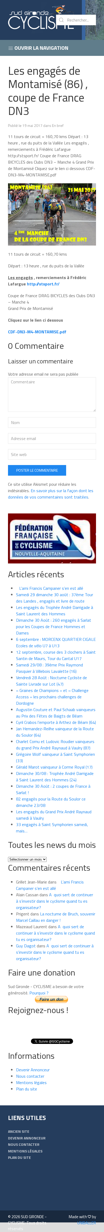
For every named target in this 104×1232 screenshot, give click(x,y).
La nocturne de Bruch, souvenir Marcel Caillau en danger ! (55, 917)
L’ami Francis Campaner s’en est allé (49, 588)
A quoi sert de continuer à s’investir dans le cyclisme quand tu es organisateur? (54, 901)
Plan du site (26, 1089)
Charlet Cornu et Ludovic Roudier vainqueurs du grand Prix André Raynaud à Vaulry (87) (55, 744)
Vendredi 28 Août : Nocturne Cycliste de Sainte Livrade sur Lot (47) (51, 680)
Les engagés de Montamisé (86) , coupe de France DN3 (48, 90)
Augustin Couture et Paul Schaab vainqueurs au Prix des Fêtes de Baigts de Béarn (55, 712)
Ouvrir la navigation (40, 48)
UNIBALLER (86, 1223)
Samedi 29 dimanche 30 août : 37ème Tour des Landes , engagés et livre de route (54, 597)
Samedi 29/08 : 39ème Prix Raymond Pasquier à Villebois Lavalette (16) (49, 668)
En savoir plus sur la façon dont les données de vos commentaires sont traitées (50, 493)
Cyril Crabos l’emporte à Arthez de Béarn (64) (56, 722)
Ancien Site (18, 1131)
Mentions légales (31, 1082)
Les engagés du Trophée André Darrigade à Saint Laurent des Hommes (54, 610)
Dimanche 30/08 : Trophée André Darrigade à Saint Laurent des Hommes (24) (55, 776)
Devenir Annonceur (33, 1070)
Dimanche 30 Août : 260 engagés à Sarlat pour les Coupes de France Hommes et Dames (53, 626)
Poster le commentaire (37, 470)
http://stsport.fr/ (43, 284)
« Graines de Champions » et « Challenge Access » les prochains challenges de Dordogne (52, 696)
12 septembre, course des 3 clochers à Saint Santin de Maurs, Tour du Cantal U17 (56, 655)
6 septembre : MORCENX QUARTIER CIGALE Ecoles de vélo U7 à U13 (56, 642)
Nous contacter (30, 1076)
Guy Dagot (26, 946)
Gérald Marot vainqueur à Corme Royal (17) (54, 767)
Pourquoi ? (39, 993)
